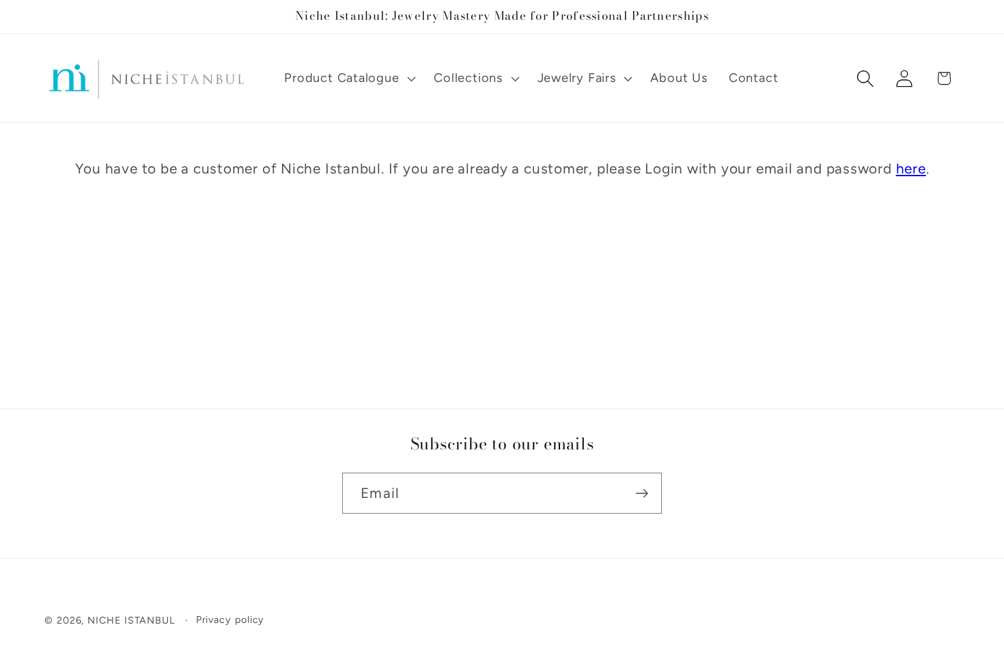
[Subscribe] (641, 493)
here (911, 168)
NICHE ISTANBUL (131, 620)
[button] (348, 78)
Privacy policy (230, 619)
